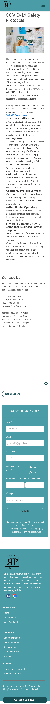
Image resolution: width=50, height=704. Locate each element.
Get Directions (12, 394)
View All (7, 656)
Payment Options (12, 673)
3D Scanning (10, 647)
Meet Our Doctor (12, 622)
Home (6, 613)
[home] (7, 5)
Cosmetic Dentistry (13, 638)
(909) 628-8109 (26, 700)
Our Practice (10, 617)
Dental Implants (11, 642)
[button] (15, 485)
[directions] (46, 385)
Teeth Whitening (12, 652)
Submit (25, 511)
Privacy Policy (35, 686)
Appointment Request (14, 669)
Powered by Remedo (30, 689)
